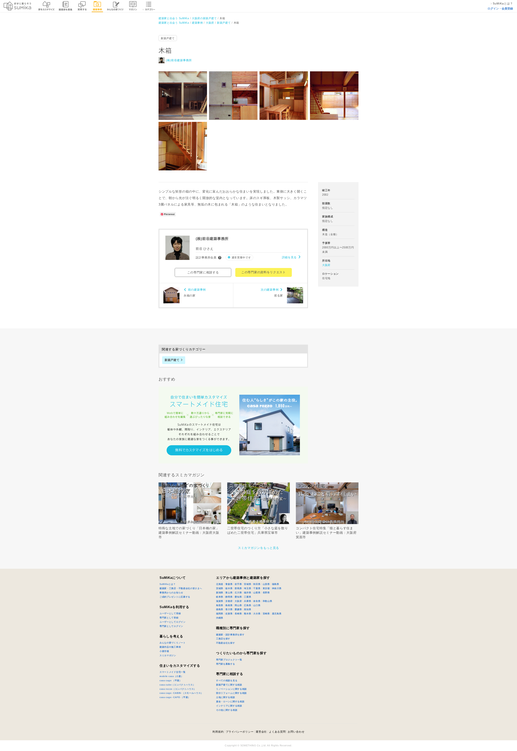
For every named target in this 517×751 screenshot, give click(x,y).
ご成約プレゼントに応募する (175, 597)
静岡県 (228, 597)
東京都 (266, 588)
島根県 (228, 605)
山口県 (256, 605)
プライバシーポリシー (239, 731)
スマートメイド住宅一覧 (173, 672)
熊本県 (247, 613)
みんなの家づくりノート (173, 642)
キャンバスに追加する (185, 91)
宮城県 (247, 584)
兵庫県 (247, 601)
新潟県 (219, 592)
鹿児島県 (277, 613)
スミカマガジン (168, 655)
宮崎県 (266, 613)
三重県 (247, 597)
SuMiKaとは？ (167, 584)
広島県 (247, 605)
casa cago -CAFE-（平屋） (175, 697)
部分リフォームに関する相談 (231, 693)
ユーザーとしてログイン (173, 622)
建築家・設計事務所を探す (230, 634)
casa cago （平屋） (171, 680)
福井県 (247, 592)
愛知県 (238, 597)
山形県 (266, 584)
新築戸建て (168, 38)
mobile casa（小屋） (171, 676)
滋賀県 (219, 601)
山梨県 (256, 592)
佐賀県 (228, 613)
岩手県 (238, 584)
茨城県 (219, 588)
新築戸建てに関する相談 (229, 684)
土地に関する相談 (225, 697)
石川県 (238, 592)
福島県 (275, 584)
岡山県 (238, 605)
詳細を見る (289, 257)
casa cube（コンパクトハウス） (177, 684)
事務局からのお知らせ (171, 592)
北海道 (219, 584)
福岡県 (219, 613)
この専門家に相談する (203, 272)
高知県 (247, 609)
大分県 (256, 613)
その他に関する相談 (226, 710)
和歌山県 (267, 601)
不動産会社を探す (225, 643)
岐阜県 (219, 597)
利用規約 (218, 731)
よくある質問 (277, 731)
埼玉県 (247, 588)
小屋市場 (164, 651)
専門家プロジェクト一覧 (229, 659)
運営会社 (261, 731)
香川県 (228, 609)
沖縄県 (219, 618)
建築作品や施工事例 (170, 647)
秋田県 (256, 584)
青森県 (228, 584)
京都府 (228, 601)
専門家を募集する (225, 664)
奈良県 (256, 601)
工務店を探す (223, 638)
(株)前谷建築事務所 (179, 60)
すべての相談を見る (226, 680)
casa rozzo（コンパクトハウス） (178, 689)
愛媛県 (238, 609)
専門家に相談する (229, 674)
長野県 (266, 592)
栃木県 (228, 588)
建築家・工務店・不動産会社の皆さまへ (181, 588)
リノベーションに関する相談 (231, 689)
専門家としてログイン (171, 626)
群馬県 (238, 588)
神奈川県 (277, 588)
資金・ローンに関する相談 (230, 701)
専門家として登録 (169, 617)
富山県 (228, 592)
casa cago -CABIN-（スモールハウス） (181, 693)
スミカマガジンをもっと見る (258, 548)
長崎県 (238, 613)
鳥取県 (219, 605)
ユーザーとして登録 (170, 613)
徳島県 (219, 609)
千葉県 (256, 588)
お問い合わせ (296, 731)
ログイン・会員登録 (500, 8)
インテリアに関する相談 (229, 706)
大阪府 (326, 265)
